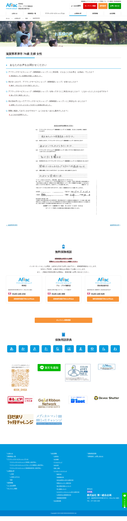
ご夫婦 (12, 474)
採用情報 (10, 482)
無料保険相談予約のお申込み (103, 299)
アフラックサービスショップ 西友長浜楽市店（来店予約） (25, 468)
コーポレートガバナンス (60, 471)
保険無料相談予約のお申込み (24, 299)
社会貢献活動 (57, 501)
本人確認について (61, 489)
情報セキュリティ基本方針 (64, 483)
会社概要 (56, 459)
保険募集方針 (60, 477)
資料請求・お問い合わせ (95, 456)
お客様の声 (10, 471)
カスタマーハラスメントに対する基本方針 (68, 492)
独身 (11, 480)
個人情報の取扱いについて (64, 486)
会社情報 (54, 453)
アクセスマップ (58, 462)
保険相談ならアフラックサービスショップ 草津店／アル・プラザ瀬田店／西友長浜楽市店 (101, 1)
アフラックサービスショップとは (17, 459)
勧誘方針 (59, 474)
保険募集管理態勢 (61, 498)
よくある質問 (11, 485)
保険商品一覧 (11, 456)
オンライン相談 (12, 488)
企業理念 (56, 456)
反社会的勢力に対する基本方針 (65, 480)
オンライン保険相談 (63, 320)
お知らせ (10, 453)
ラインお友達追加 (125, 501)
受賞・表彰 (57, 468)
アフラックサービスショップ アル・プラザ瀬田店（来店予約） (27, 465)
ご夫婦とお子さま (15, 477)
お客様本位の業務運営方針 (64, 495)
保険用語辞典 (92, 453)
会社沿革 (56, 465)
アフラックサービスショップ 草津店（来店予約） (23, 462)
